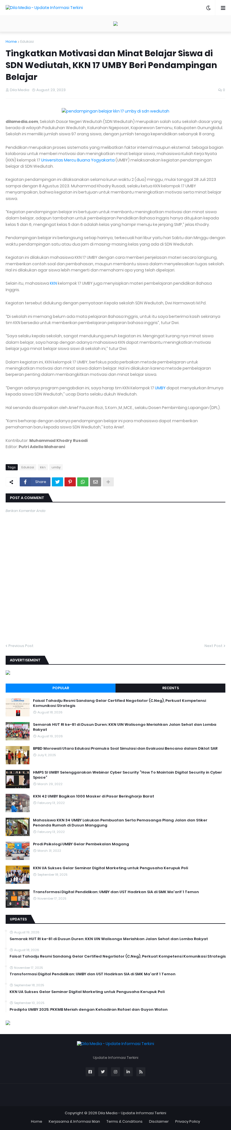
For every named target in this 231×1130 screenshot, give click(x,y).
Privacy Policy (187, 1121)
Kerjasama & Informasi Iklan (74, 1121)
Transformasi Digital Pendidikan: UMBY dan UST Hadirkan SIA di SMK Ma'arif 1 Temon (116, 892)
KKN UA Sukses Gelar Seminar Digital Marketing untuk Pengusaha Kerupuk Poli (110, 868)
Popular (60, 688)
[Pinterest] (70, 481)
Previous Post (21, 645)
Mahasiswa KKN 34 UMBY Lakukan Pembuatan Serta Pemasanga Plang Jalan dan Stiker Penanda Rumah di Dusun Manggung (120, 823)
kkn (43, 467)
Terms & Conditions (124, 1121)
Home (11, 41)
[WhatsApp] (82, 481)
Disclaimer (159, 1121)
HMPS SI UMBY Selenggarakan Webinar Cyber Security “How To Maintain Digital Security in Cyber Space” (127, 775)
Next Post (214, 645)
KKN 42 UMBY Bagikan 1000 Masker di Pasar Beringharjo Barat (93, 796)
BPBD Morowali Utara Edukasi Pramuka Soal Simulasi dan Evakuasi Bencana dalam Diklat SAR (125, 748)
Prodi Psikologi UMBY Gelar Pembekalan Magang (81, 844)
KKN (53, 283)
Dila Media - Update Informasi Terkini (132, 1113)
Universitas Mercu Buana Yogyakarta (78, 160)
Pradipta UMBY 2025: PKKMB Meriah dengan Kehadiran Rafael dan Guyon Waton (89, 1009)
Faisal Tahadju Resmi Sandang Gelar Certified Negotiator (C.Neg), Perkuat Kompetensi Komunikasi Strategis (119, 703)
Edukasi (27, 41)
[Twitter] (57, 481)
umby (56, 467)
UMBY (160, 388)
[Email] (95, 481)
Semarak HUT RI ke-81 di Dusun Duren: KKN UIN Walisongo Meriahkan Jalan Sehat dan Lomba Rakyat (124, 727)
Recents (170, 688)
